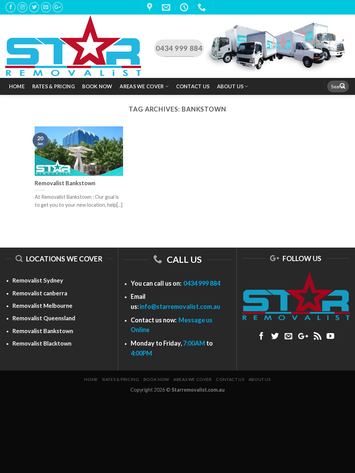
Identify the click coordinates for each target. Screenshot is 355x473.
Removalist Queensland (43, 318)
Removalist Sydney (37, 280)
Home (17, 86)
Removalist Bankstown (42, 330)
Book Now (97, 86)
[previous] (16, 133)
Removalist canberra (39, 293)
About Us (230, 86)
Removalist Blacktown (41, 343)
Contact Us (193, 86)
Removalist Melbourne (42, 305)
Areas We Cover (142, 86)
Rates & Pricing (53, 86)
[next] (339, 133)
